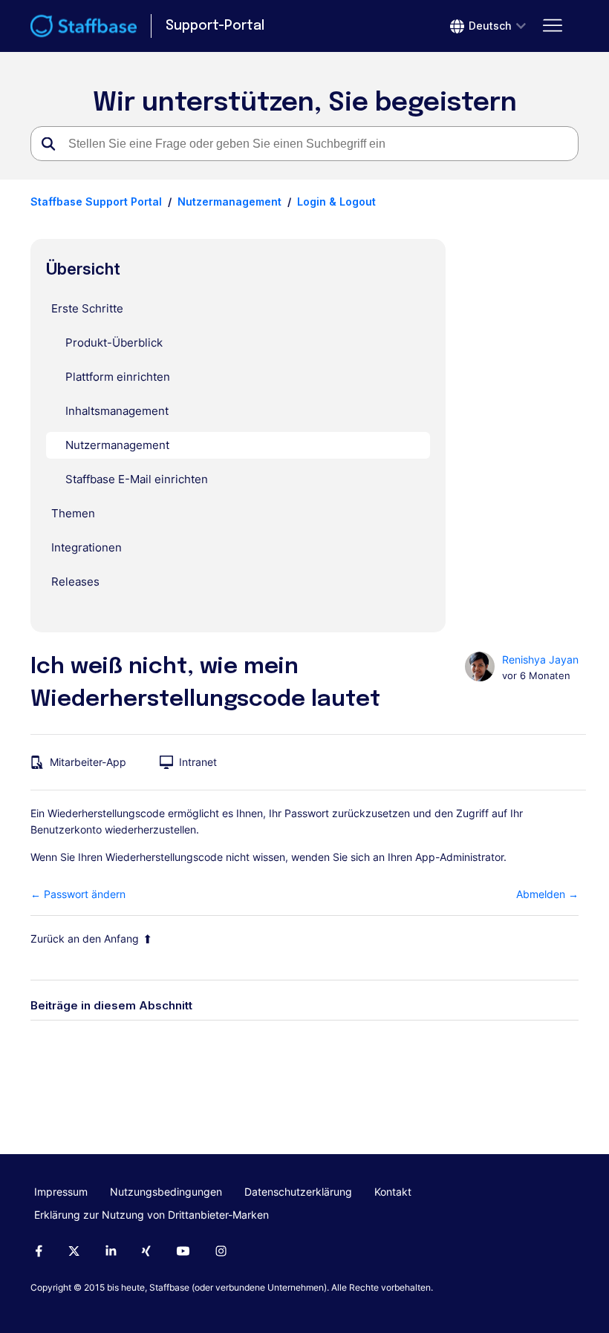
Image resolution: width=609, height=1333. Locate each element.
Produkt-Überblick (114, 342)
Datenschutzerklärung (298, 1191)
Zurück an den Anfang (84, 938)
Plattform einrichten (117, 377)
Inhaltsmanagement (117, 411)
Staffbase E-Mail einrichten (136, 479)
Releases (75, 581)
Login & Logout (336, 201)
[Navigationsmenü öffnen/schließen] (552, 26)
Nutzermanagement (229, 201)
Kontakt (392, 1191)
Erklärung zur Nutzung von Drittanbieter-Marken (151, 1214)
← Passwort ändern (78, 894)
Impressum (61, 1191)
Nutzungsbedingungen (166, 1191)
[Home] (83, 26)
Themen (73, 513)
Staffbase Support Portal (96, 201)
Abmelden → (547, 894)
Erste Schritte (87, 308)
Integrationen (86, 547)
